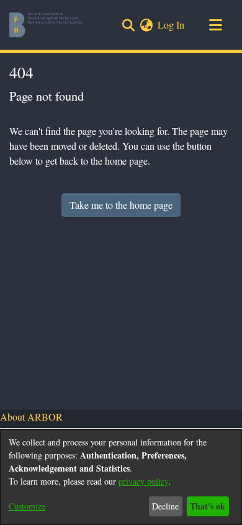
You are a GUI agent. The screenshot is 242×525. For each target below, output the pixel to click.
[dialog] (121, 477)
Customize (27, 506)
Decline (165, 506)
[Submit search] (128, 24)
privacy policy (143, 481)
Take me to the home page (121, 204)
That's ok (207, 506)
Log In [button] (172, 24)
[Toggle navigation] (215, 25)
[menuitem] (146, 24)
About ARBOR (31, 416)
